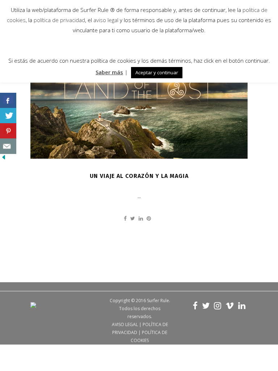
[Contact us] (8, 146)
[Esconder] (3, 158)
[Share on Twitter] (132, 218)
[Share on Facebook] (125, 218)
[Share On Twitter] (8, 116)
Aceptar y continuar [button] (156, 72)
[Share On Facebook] (8, 100)
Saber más (109, 72)
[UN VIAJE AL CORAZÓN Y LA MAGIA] (139, 97)
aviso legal (105, 20)
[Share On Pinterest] (8, 131)
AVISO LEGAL (125, 324)
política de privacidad (58, 20)
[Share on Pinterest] (149, 218)
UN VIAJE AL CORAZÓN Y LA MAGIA (139, 175)
